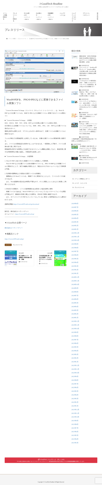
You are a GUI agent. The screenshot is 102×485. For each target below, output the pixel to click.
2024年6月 (74, 299)
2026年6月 (74, 211)
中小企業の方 (27, 16)
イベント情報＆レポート (82, 179)
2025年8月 (74, 248)
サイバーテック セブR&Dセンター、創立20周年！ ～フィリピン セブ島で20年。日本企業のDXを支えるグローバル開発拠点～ (88, 105)
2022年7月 (74, 384)
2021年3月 (74, 443)
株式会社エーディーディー (14, 228)
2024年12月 (75, 277)
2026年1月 (74, 229)
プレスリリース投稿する (15, 17)
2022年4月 (74, 395)
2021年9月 (74, 420)
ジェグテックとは (62, 14)
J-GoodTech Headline (51, 3)
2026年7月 (74, 207)
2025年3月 (74, 266)
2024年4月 (74, 306)
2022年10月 (75, 373)
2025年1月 (74, 273)
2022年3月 (74, 398)
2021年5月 (74, 435)
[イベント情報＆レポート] (11, 258)
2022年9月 (74, 376)
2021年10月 (75, 417)
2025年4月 (74, 262)
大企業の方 (39, 16)
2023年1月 (74, 362)
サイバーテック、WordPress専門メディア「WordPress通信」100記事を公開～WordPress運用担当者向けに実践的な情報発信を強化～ (88, 71)
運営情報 (97, 16)
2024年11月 (75, 281)
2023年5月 (74, 347)
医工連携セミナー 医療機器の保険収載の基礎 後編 (25, 257)
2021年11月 (75, 413)
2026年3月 (74, 222)
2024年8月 (74, 292)
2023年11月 (75, 325)
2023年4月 (74, 351)
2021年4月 (74, 439)
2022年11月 (75, 369)
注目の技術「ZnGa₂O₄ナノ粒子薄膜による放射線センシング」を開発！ (88, 116)
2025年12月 (75, 233)
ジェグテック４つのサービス (74, 17)
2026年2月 (74, 225)
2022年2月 (74, 402)
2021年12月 (75, 409)
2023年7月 (74, 340)
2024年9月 (74, 288)
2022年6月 (74, 387)
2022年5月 (74, 391)
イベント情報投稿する (5, 16)
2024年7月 (74, 295)
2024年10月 (75, 284)
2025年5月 (74, 259)
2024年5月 (74, 303)
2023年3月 (74, 354)
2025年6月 (74, 255)
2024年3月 (74, 310)
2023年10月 (75, 328)
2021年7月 (74, 428)
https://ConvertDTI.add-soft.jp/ (24, 214)
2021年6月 (74, 431)
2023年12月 (75, 321)
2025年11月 (75, 236)
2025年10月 (75, 240)
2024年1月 (74, 317)
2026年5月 (74, 214)
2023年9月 (74, 332)
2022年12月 (75, 365)
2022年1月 (74, 406)
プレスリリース (17, 245)
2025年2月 (74, 270)
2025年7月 (74, 251)
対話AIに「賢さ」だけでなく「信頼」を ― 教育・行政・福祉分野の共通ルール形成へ (88, 94)
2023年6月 (74, 343)
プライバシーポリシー (86, 14)
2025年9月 (74, 244)
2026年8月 (74, 203)
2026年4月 (74, 218)
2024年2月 (74, 314)
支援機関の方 (51, 16)
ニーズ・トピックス (81, 183)
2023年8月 (74, 336)
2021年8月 (74, 424)
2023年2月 (74, 358)
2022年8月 (74, 380)
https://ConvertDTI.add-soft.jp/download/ (26, 204)
